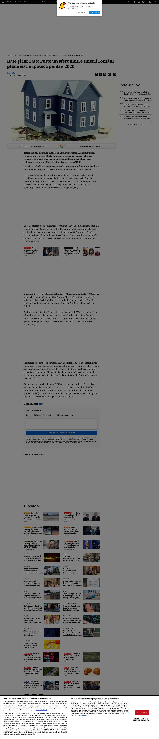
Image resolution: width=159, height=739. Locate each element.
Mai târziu (81, 12)
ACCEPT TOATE (142, 713)
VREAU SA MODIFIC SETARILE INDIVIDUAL (141, 719)
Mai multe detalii (41, 710)
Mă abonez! (94, 12)
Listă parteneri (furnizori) (80, 715)
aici (18, 725)
